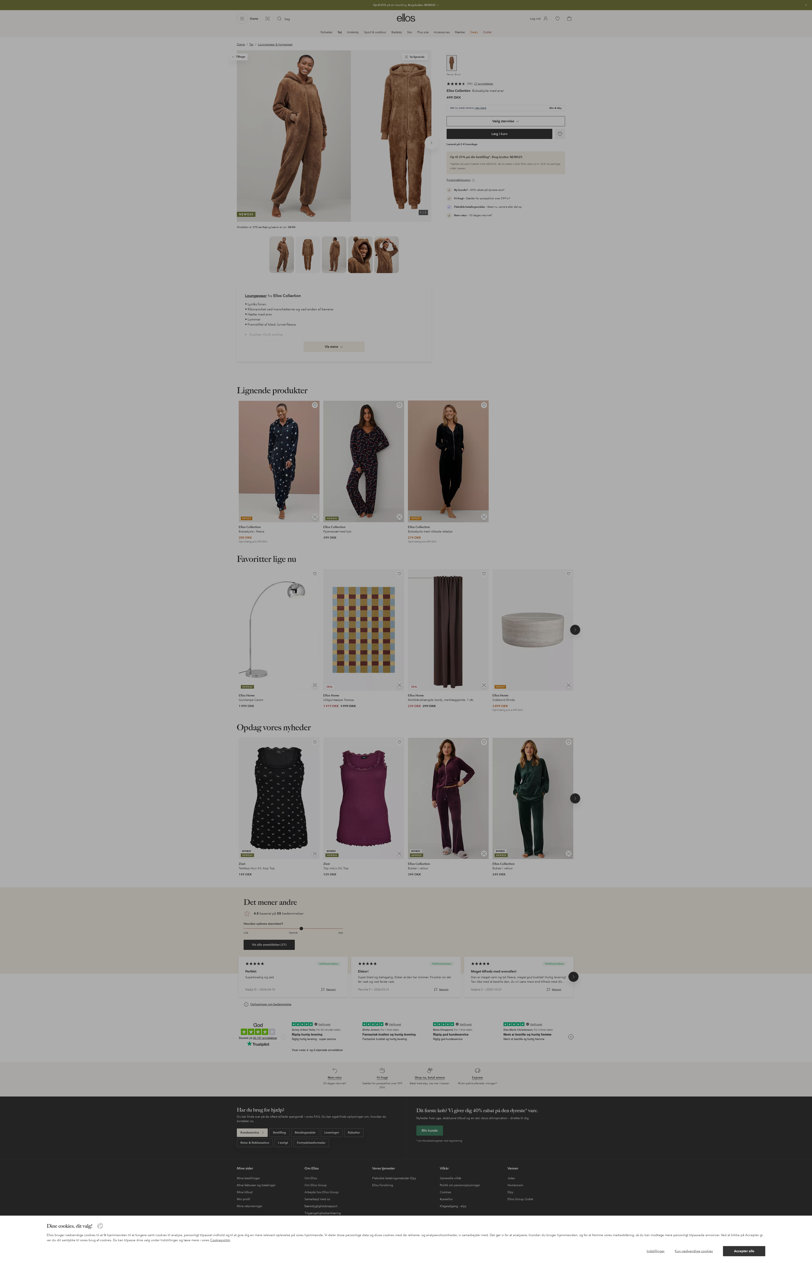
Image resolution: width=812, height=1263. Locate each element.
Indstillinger (656, 1251)
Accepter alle (744, 1251)
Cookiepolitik (220, 1240)
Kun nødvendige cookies (694, 1251)
